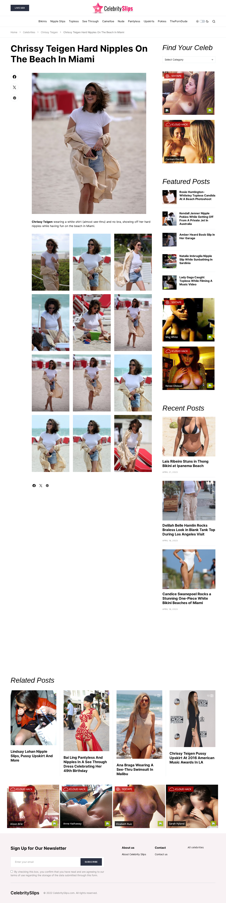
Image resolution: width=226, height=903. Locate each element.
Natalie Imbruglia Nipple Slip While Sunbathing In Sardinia (196, 259)
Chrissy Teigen (49, 32)
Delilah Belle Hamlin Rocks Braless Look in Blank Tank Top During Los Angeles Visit (188, 529)
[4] (169, 261)
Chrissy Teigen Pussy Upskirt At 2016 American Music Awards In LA (192, 757)
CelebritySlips (25, 892)
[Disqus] (92, 531)
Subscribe (91, 861)
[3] (169, 239)
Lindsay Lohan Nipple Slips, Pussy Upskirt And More (32, 755)
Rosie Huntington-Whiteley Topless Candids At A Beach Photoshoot (197, 195)
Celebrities (29, 32)
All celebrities (196, 847)
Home (14, 32)
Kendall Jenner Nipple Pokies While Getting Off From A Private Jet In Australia (196, 218)
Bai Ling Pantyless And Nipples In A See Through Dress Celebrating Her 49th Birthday (85, 764)
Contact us (161, 854)
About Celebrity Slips (134, 854)
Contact (160, 847)
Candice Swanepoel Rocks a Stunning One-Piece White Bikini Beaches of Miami (186, 598)
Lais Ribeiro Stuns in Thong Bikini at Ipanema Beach (185, 463)
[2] (169, 218)
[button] (202, 21)
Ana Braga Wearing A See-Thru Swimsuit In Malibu (135, 769)
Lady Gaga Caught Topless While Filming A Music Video (195, 280)
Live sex (20, 8)
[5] (169, 282)
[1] (169, 197)
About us (128, 847)
